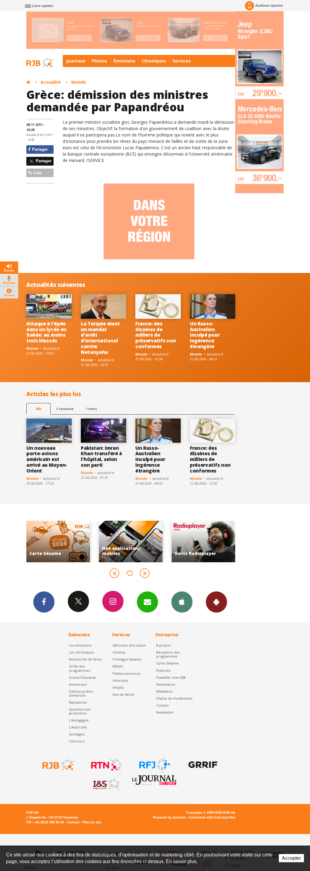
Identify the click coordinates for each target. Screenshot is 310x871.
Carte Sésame (167, 663)
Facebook (43, 602)
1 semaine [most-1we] (65, 408)
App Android (216, 602)
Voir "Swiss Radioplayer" (185, 541)
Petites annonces (126, 673)
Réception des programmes (168, 654)
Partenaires (165, 684)
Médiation (164, 691)
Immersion (78, 684)
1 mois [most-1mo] (91, 408)
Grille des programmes (79, 668)
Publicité (163, 670)
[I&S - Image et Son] (106, 784)
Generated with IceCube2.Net (212, 817)
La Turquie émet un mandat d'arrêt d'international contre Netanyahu (100, 337)
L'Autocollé (78, 727)
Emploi (118, 687)
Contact (162, 705)
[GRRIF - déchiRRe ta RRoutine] (202, 765)
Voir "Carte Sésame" (40, 541)
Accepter (291, 858)
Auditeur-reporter (269, 5)
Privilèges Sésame (127, 659)
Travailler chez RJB (171, 677)
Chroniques (154, 61)
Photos (99, 61)
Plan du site (92, 822)
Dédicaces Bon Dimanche (81, 693)
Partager (39, 149)
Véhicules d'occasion (129, 645)
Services (182, 61)
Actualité (51, 82)
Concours (76, 741)
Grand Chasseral (82, 677)
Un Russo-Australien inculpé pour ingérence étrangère (204, 335)
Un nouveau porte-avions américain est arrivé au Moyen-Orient (46, 459)
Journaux (75, 61)
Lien (37, 172)
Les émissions (80, 645)
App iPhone (182, 602)
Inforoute (120, 680)
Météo (118, 666)
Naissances (78, 702)
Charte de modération (174, 698)
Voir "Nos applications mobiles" (113, 541)
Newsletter (165, 712)
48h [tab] (38, 408)
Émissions (124, 61)
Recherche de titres (85, 659)
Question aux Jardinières (80, 711)
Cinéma (119, 652)
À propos (163, 645)
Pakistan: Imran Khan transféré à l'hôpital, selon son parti (101, 457)
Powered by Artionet (169, 817)
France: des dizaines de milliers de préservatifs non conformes (155, 335)
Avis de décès (123, 694)
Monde (78, 82)
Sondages (76, 734)
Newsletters (147, 602)
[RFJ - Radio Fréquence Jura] (154, 765)
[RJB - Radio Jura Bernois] (58, 765)
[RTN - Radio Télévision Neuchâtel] (106, 765)
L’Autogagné (79, 720)
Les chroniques (81, 652)
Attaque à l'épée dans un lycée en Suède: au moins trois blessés (46, 332)
